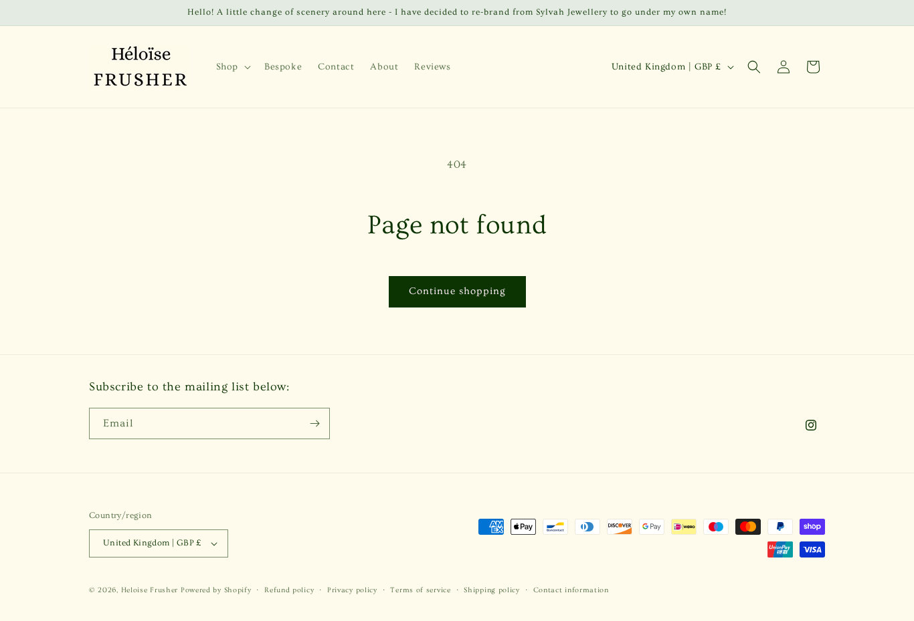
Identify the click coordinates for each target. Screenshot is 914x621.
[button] (232, 67)
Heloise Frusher (150, 590)
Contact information (571, 590)
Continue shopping (457, 291)
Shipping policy (492, 590)
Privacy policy (352, 590)
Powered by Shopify (216, 590)
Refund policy (289, 590)
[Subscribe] (314, 423)
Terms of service (420, 590)
